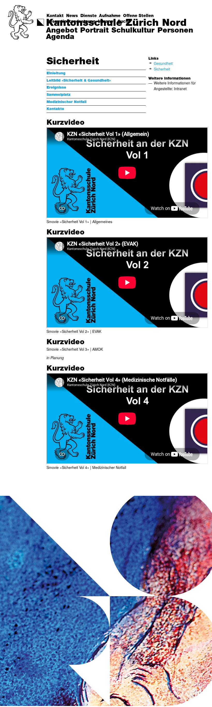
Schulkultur (132, 30)
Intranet (106, 21)
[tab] (96, 73)
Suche (124, 21)
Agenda (60, 37)
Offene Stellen (138, 16)
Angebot (61, 30)
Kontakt (55, 16)
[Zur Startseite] (21, 22)
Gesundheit (163, 63)
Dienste (88, 16)
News (72, 16)
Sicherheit (162, 69)
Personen (175, 30)
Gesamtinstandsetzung (71, 21)
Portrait (94, 30)
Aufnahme (109, 16)
